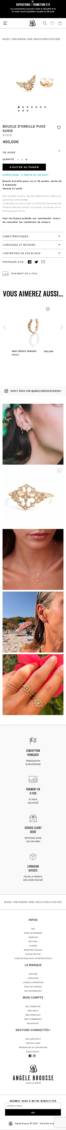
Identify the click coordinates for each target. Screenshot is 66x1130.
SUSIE (30, 39)
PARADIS (15, 354)
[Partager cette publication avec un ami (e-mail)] (43, 262)
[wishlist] (52, 23)
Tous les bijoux (19, 39)
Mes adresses (33, 1015)
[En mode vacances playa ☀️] (33, 622)
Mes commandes (33, 1019)
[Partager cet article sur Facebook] (29, 262)
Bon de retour (33, 954)
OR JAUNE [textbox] (9, 152)
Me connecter (33, 1006)
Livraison (33, 937)
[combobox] (33, 151)
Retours (33, 941)
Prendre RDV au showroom (33, 1047)
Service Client (33, 1043)
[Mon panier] (60, 23)
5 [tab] (36, 107)
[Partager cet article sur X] (36, 262)
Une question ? (33, 1039)
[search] (44, 23)
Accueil (6, 39)
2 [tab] (23, 107)
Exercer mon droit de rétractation (33, 958)
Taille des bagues (33, 986)
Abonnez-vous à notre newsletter (33, 1101)
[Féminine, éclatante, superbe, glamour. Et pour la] (33, 434)
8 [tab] (19, 111)
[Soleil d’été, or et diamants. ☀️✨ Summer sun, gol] (33, 559)
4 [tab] (32, 107)
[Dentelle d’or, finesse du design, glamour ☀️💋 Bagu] (33, 496)
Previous (5, 327)
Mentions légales (33, 950)
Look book (33, 978)
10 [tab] (27, 111)
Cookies (33, 946)
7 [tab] (45, 107)
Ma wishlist (33, 1023)
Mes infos (33, 1011)
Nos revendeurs (33, 991)
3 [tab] (27, 107)
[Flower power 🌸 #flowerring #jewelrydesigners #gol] (33, 684)
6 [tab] (41, 107)
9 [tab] (23, 111)
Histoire (33, 974)
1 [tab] (19, 107)
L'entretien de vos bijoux (22, 253)
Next (61, 327)
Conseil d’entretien (33, 982)
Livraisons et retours (19, 244)
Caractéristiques (15, 236)
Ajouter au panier (24, 167)
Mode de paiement (33, 933)
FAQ (33, 929)
